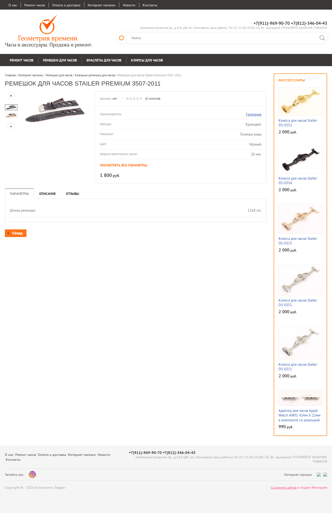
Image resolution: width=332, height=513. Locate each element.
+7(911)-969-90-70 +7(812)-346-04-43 (290, 23)
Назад (17, 233)
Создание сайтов (284, 487)
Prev (11, 95)
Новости (129, 5)
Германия (253, 114)
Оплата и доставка (66, 5)
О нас (13, 5)
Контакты (150, 5)
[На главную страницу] (48, 32)
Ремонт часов (34, 5)
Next (11, 126)
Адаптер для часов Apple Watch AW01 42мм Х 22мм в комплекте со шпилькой (300, 415)
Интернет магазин (101, 5)
